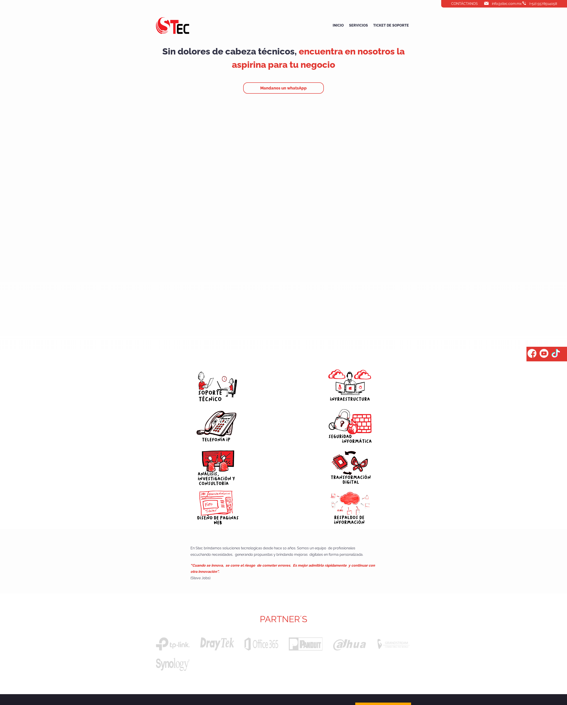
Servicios (358, 25)
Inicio (338, 25)
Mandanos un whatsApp (283, 88)
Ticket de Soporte (391, 25)
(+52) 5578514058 (543, 4)
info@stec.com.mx (507, 4)
